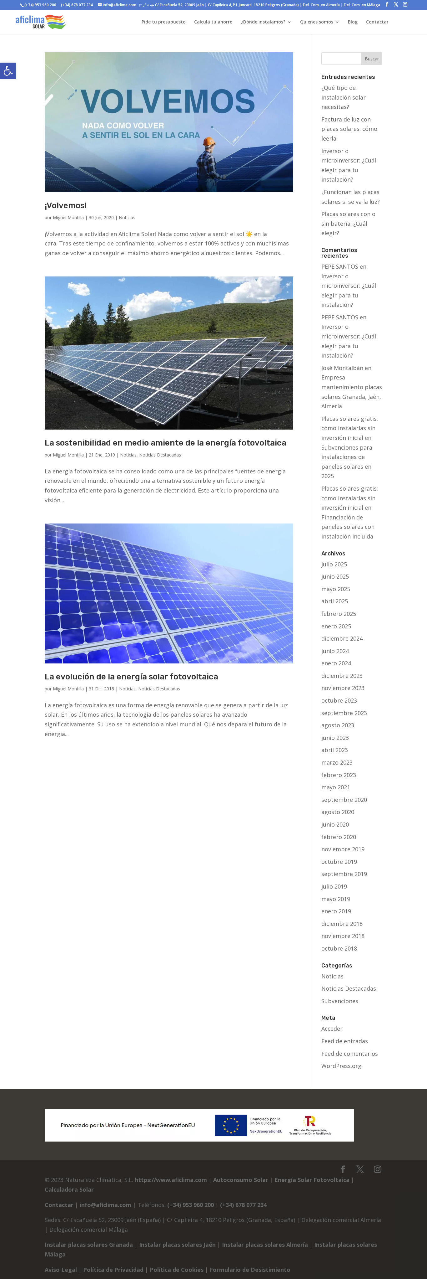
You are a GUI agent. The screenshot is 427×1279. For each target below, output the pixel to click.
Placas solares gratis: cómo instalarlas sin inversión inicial (349, 428)
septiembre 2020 (344, 799)
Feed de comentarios (349, 1053)
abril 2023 (334, 750)
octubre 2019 (339, 861)
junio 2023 (335, 737)
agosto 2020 (337, 812)
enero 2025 (336, 626)
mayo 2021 (335, 787)
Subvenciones (339, 1001)
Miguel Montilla (68, 217)
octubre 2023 (339, 700)
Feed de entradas (344, 1041)
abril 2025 (334, 601)
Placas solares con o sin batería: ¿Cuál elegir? (348, 223)
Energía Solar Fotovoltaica (311, 1180)
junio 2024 (335, 651)
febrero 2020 (338, 837)
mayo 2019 (335, 899)
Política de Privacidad (113, 1269)
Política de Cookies (176, 1269)
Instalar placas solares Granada (89, 1244)
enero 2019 (336, 911)
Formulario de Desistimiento (250, 1269)
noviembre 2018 (342, 936)
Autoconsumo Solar (240, 1180)
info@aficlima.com (105, 1205)
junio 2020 (335, 824)
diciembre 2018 (342, 923)
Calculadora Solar (69, 1189)
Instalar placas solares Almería (265, 1244)
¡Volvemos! (66, 205)
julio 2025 (334, 564)
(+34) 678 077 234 (76, 5)
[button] (8, 71)
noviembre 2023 (342, 688)
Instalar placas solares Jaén (177, 1244)
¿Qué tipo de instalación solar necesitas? (343, 97)
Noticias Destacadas (160, 455)
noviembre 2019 (342, 849)
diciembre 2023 (342, 675)
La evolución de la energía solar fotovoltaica (131, 677)
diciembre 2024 (342, 638)
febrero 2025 (338, 613)
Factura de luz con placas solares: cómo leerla (349, 129)
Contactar (59, 1205)
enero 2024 (336, 663)
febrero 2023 (338, 775)
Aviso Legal (61, 1269)
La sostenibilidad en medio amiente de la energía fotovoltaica (165, 443)
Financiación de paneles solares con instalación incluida (347, 526)
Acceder (332, 1028)
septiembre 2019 (344, 874)
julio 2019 (334, 886)
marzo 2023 (337, 762)
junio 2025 (335, 576)
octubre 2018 (339, 948)
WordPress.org (341, 1066)
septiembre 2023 (344, 713)
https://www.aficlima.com (171, 1180)
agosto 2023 (337, 725)
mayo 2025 (335, 589)
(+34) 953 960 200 (40, 5)
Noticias (127, 217)
